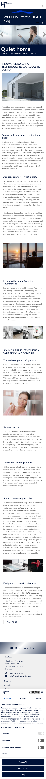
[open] (37, 6)
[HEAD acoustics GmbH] (6, 5)
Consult (7, 685)
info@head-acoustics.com (20, 676)
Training (7, 688)
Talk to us (12, 622)
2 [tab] (27, 335)
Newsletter (27, 648)
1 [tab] (24, 335)
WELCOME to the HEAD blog (22, 19)
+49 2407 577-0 (16, 673)
